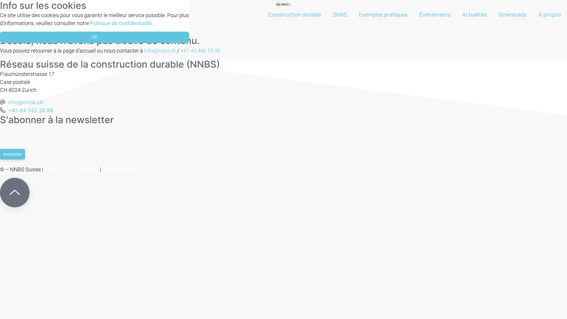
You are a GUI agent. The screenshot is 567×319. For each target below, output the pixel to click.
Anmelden (12, 154)
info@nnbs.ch (160, 51)
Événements (434, 15)
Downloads (512, 15)
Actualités (474, 15)
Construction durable (294, 15)
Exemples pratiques (383, 15)
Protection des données (71, 169)
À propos (549, 15)
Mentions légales (121, 169)
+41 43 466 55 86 (200, 51)
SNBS (340, 15)
